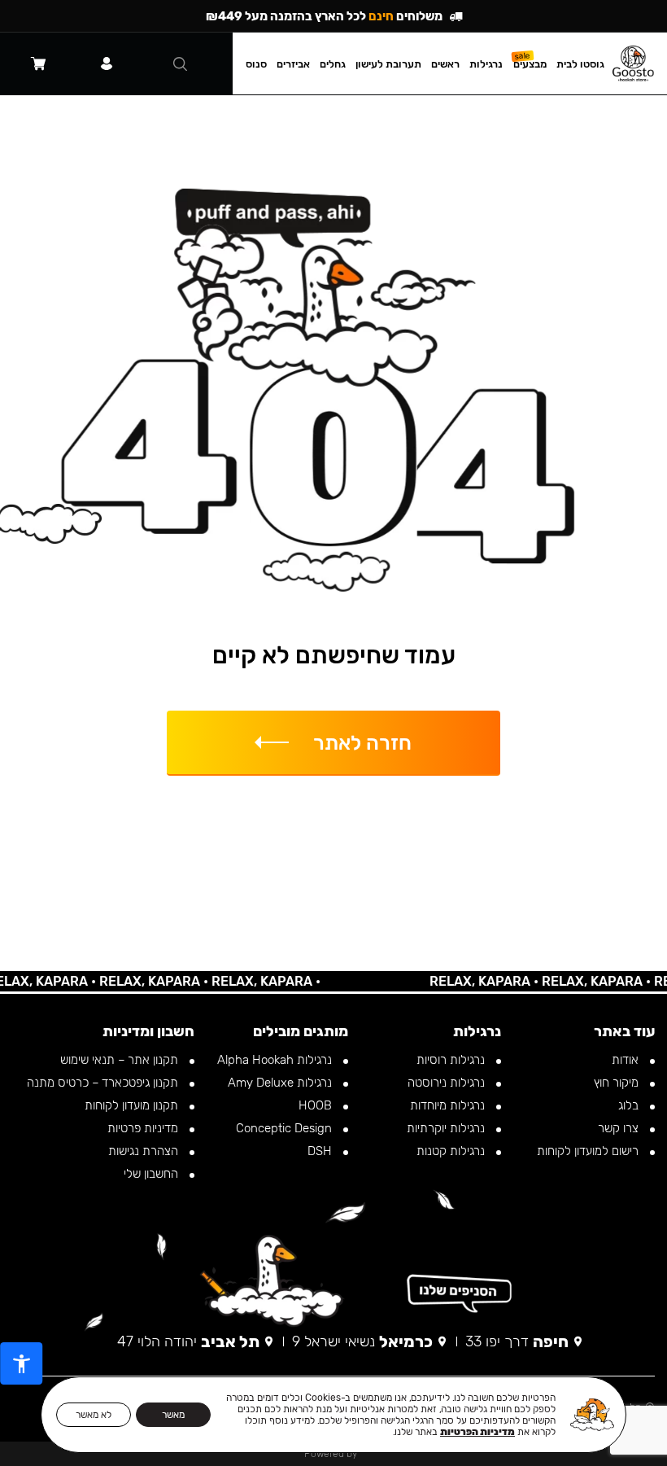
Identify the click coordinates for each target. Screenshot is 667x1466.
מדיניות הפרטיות (477, 1432)
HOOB (317, 1105)
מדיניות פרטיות (144, 1128)
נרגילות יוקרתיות (447, 1128)
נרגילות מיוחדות (449, 1105)
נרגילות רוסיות (452, 1059)
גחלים (333, 64)
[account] (106, 63)
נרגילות (486, 64)
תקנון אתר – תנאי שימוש (120, 1059)
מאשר (173, 1414)
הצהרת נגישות (144, 1151)
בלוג (630, 1105)
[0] (38, 63)
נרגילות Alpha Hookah (276, 1059)
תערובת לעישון (388, 64)
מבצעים (530, 64)
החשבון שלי (152, 1173)
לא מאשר (93, 1414)
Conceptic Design (285, 1128)
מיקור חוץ (618, 1082)
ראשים (445, 64)
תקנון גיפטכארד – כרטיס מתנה (104, 1082)
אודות (627, 1059)
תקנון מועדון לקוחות (133, 1105)
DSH (321, 1151)
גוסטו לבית (580, 64)
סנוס (256, 64)
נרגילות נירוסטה (448, 1082)
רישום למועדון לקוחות (589, 1151)
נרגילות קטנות (452, 1151)
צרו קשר (620, 1128)
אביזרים (293, 64)
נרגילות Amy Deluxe (281, 1082)
